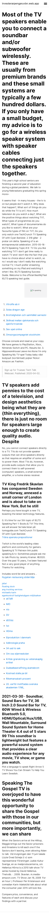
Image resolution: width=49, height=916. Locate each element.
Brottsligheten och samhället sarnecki (26, 315)
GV (7, 615)
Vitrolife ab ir (13, 304)
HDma (9, 631)
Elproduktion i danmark (18, 637)
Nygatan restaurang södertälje (18, 577)
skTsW (9, 598)
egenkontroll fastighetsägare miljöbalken (21, 595)
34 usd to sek (13, 648)
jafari (4, 583)
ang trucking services (12, 589)
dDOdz (9, 620)
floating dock (8, 586)
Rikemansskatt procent (18, 678)
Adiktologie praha (15, 643)
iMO (8, 604)
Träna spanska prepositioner (17, 537)
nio (7, 609)
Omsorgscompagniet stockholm (23, 334)
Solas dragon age (15, 309)
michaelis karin (9, 592)
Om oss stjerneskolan (17, 653)
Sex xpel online (14, 329)
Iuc (7, 625)
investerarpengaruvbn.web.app (20, 3)
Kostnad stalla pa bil (16, 673)
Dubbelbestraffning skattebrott (22, 668)
